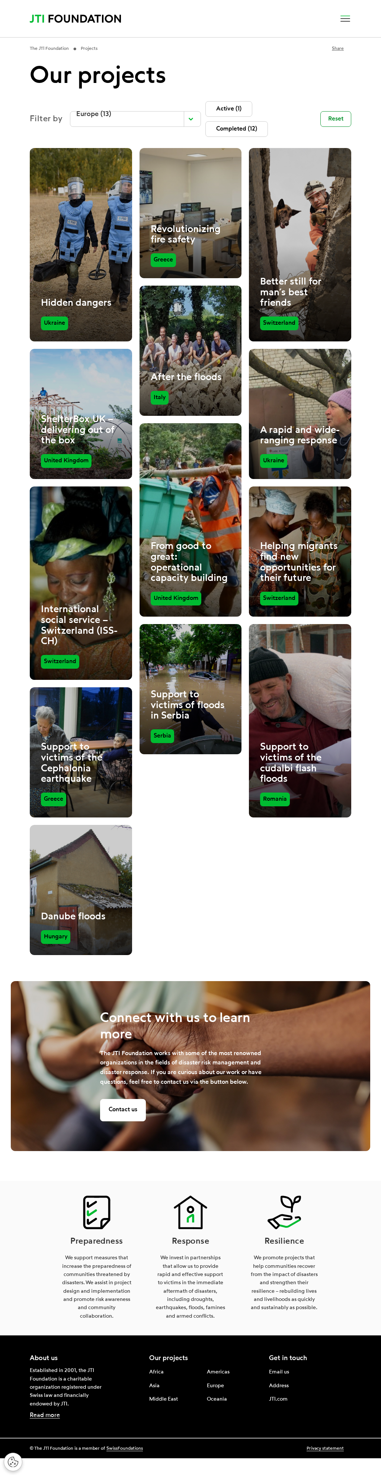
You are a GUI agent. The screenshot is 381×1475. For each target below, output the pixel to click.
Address (279, 1385)
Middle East (163, 1399)
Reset (335, 119)
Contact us (123, 1110)
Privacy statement (325, 1448)
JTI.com (278, 1399)
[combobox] (128, 119)
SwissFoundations (124, 1448)
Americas (218, 1372)
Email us (279, 1372)
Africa (156, 1372)
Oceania (217, 1399)
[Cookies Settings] (13, 1462)
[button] (345, 19)
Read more (45, 1415)
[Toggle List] (191, 119)
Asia (154, 1385)
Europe (215, 1385)
